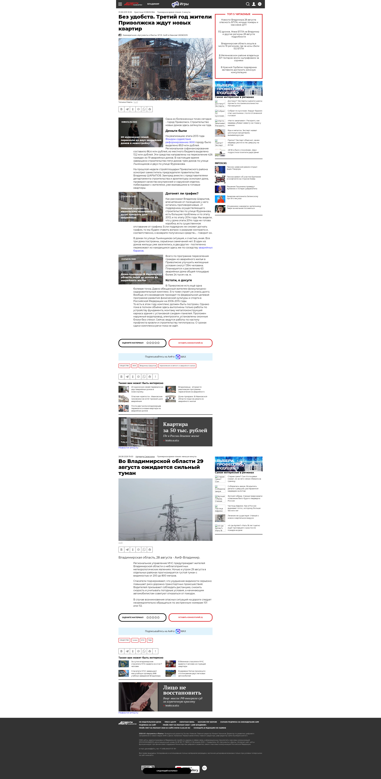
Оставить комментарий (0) (190, 343)
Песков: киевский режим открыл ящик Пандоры (242, 168)
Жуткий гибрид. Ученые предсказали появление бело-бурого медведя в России (245, 498)
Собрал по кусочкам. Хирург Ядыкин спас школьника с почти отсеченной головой (245, 113)
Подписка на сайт (147, 725)
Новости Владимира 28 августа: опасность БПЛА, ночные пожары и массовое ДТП (238, 22)
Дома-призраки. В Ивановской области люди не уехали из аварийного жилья (192, 398)
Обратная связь (186, 722)
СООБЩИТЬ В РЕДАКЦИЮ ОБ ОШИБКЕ (210, 728)
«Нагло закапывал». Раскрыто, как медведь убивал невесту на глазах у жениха (244, 122)
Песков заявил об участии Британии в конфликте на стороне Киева (244, 178)
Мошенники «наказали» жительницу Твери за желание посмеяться (244, 207)
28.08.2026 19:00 (125, 456)
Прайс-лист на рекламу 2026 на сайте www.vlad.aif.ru (164, 728)
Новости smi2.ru (128, 447)
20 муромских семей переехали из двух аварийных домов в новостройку (147, 389)
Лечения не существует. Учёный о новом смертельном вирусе (243, 517)
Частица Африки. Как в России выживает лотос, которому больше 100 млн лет (244, 508)
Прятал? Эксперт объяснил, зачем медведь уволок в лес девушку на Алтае (243, 142)
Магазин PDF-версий (207, 722)
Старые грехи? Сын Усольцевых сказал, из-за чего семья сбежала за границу (244, 478)
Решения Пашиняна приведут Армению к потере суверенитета (242, 188)
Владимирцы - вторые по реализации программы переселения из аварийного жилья (185, 390)
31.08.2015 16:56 (125, 12)
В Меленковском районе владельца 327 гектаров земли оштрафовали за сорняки (239, 58)
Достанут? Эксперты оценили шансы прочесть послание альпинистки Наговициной (245, 103)
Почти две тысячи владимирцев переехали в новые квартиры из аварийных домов (146, 408)
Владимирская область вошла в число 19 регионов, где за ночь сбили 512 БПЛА (238, 46)
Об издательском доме (150, 722)
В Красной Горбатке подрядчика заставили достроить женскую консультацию (239, 70)
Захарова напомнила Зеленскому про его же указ (242, 197)
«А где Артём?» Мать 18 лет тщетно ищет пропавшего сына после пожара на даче (244, 527)
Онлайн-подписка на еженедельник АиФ (239, 722)
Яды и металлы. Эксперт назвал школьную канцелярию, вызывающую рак (242, 132)
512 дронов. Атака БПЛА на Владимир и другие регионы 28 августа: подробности (238, 34)
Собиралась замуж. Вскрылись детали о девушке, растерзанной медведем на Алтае (243, 488)
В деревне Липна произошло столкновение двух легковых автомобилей (192, 673)
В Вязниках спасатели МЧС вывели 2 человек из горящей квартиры (192, 663)
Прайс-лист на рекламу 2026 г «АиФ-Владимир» (185, 725)
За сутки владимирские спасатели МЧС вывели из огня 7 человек (146, 663)
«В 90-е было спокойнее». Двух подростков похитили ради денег (243, 151)
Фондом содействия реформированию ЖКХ (180, 141)
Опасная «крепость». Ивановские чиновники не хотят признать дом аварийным (147, 398)
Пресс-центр (170, 722)
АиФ (136, 102)
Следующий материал (167, 771)
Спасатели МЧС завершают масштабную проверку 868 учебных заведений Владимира (145, 673)
